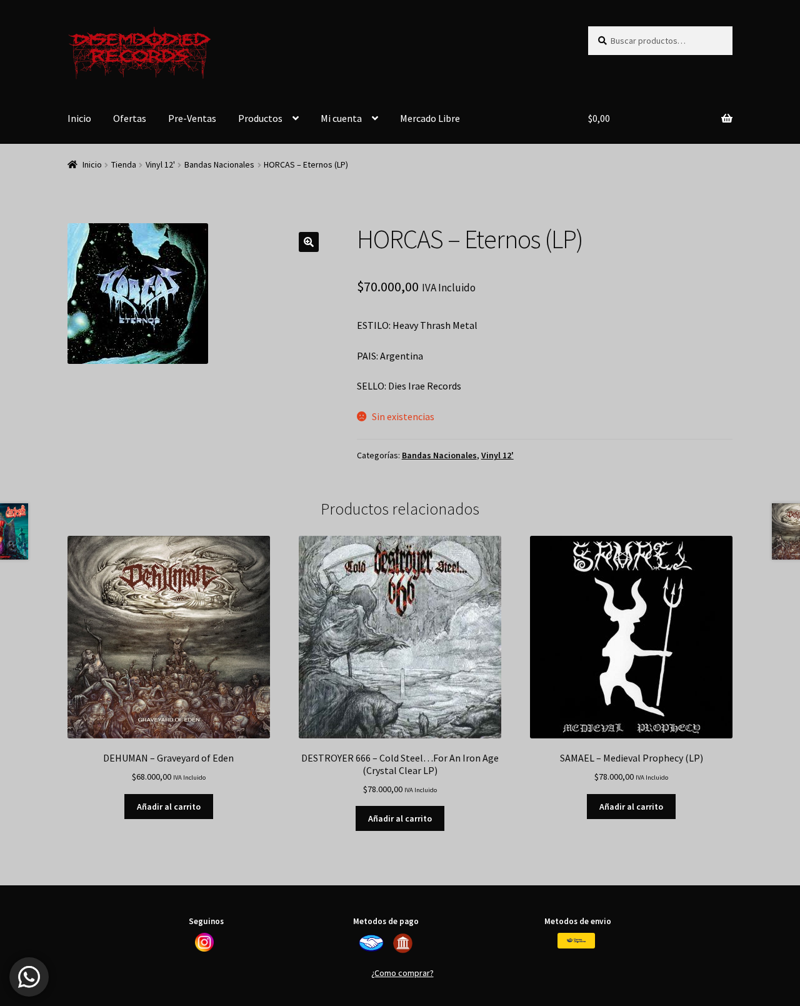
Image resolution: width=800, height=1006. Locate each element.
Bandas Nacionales (219, 164)
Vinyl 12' (160, 164)
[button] (309, 242)
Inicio (79, 118)
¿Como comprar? (402, 972)
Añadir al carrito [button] (169, 806)
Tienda (123, 164)
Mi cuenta (341, 118)
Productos (260, 118)
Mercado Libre (430, 118)
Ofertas (129, 118)
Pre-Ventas (192, 118)
